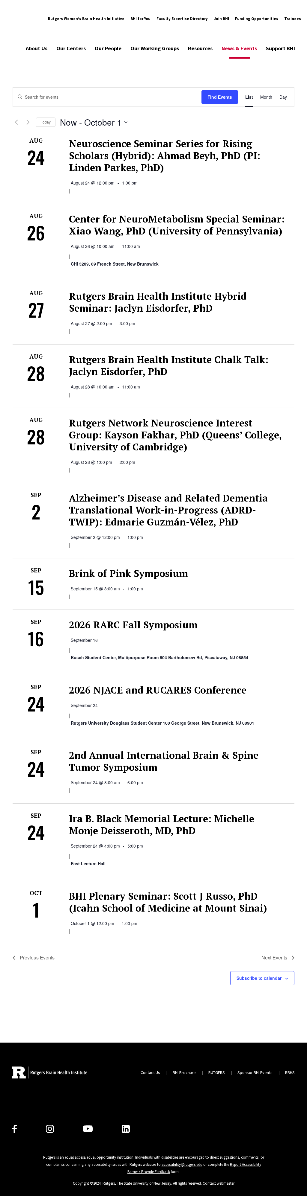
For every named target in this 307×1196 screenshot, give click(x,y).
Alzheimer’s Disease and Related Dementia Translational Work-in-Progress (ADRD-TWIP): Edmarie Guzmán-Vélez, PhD (168, 510)
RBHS (290, 1072)
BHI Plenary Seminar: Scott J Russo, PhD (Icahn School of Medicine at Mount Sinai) (168, 902)
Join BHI (221, 18)
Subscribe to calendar (259, 978)
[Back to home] (49, 1072)
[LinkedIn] (126, 1129)
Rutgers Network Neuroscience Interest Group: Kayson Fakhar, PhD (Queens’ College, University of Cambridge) (175, 435)
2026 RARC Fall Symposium (133, 624)
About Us (36, 48)
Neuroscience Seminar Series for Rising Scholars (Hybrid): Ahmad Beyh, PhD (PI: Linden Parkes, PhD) (164, 155)
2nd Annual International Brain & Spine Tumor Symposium (163, 761)
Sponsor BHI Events (255, 1072)
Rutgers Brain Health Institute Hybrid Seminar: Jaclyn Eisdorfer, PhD (157, 302)
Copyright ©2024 (86, 1183)
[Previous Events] (16, 122)
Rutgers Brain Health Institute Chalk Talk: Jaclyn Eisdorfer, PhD (168, 365)
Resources (200, 48)
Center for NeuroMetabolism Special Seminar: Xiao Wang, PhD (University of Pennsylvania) (177, 225)
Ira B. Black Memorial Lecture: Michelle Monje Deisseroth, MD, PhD (161, 824)
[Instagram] (50, 1129)
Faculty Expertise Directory (182, 18)
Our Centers (71, 48)
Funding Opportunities (256, 18)
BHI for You (140, 18)
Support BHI (280, 48)
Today (46, 121)
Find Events (219, 97)
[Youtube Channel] (88, 1128)
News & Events (239, 48)
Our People (108, 48)
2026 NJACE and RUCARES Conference (157, 690)
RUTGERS (216, 1072)
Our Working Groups (154, 48)
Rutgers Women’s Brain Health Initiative (86, 18)
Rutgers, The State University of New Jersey (137, 1183)
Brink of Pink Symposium (128, 573)
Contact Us (150, 1072)
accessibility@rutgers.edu (182, 1164)
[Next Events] (27, 122)
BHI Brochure (184, 1072)
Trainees (292, 18)
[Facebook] (14, 1129)
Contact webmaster (218, 1183)
